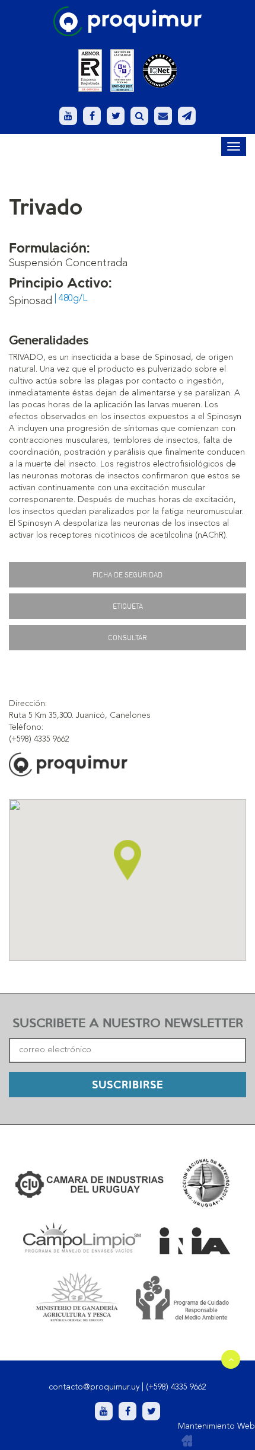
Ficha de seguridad (127, 574)
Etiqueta (128, 606)
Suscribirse (127, 1084)
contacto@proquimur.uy (94, 1387)
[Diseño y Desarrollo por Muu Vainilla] (187, 1441)
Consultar (127, 637)
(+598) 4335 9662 (176, 1387)
